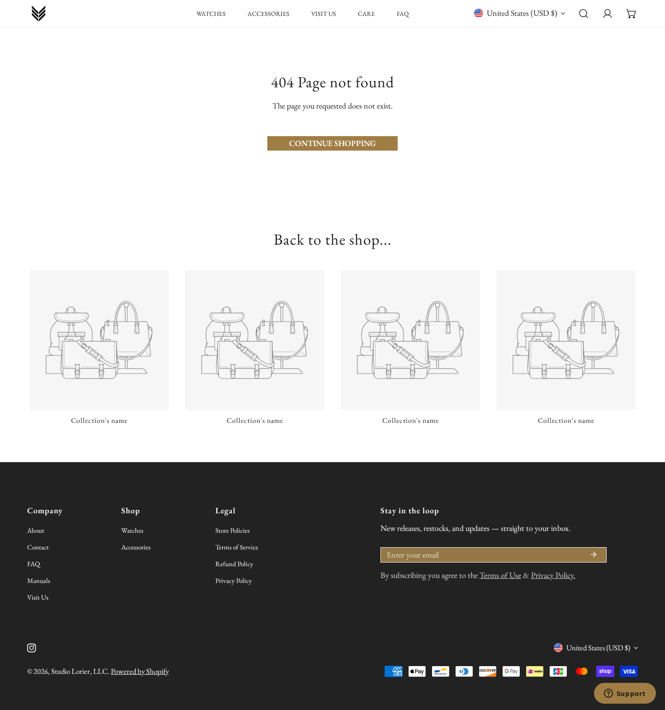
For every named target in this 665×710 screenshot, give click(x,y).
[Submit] (593, 554)
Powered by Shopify (140, 671)
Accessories (136, 547)
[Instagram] (31, 648)
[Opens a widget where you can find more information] (625, 694)
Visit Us (37, 597)
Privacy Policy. (553, 575)
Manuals (38, 580)
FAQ (33, 563)
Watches (132, 530)
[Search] (584, 14)
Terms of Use (500, 575)
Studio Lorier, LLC (79, 671)
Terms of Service (236, 547)
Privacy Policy (233, 580)
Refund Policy (234, 563)
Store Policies (232, 530)
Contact (38, 547)
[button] (631, 14)
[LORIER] (38, 13)
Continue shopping (332, 143)
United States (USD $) (522, 13)
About (35, 530)
